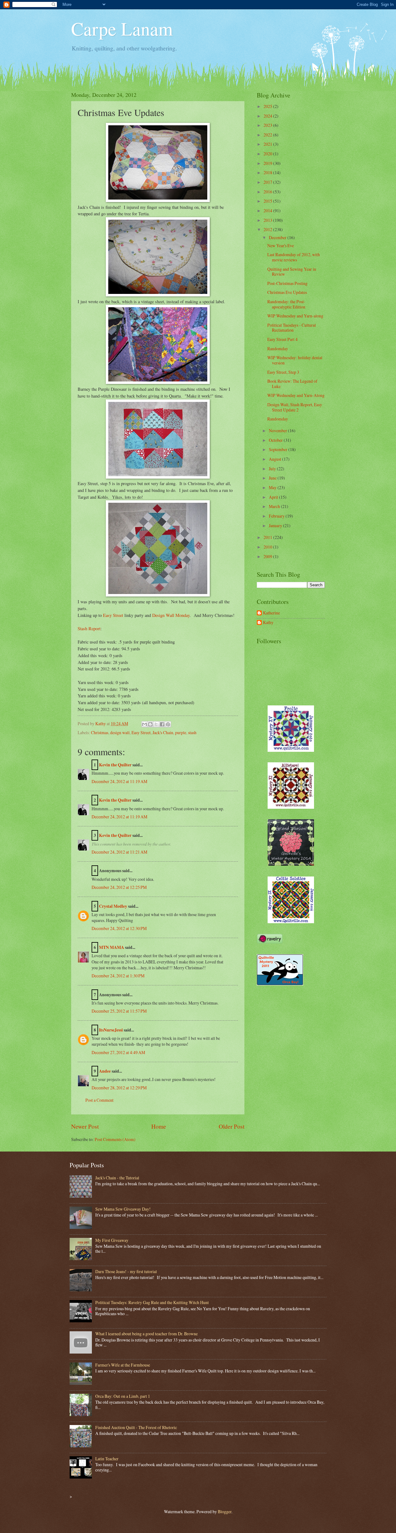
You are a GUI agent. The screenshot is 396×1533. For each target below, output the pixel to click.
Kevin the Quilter (115, 765)
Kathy (268, 622)
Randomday (277, 348)
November (278, 430)
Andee (105, 1071)
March (275, 506)
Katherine (271, 613)
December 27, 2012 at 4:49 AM (118, 1052)
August (275, 459)
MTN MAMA (111, 947)
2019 (268, 163)
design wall (120, 732)
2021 (268, 144)
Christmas (99, 732)
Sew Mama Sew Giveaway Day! (123, 1209)
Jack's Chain (163, 732)
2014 (268, 210)
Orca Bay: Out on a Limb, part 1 (122, 1396)
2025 (268, 106)
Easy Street (113, 615)
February (277, 516)
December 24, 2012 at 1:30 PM (118, 976)
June (273, 478)
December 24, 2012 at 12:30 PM (119, 928)
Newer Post (85, 1126)
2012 (268, 229)
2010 (268, 547)
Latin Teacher (106, 1459)
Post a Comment (99, 1100)
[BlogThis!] (150, 724)
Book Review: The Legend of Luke (292, 383)
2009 (268, 556)
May (273, 487)
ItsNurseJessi (111, 1030)
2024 (268, 116)
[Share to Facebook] (162, 724)
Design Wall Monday (171, 615)
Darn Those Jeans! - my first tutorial (126, 1271)
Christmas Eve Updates (287, 292)
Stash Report (89, 628)
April (274, 497)
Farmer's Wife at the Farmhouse (122, 1365)
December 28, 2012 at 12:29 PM (119, 1088)
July (273, 469)
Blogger (224, 1511)
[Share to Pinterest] (168, 724)
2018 (268, 172)
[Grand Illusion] (291, 864)
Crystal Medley (113, 906)
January (276, 525)
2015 (268, 201)
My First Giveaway (111, 1240)
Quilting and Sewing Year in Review (291, 271)
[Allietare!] (291, 807)
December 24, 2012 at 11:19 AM (119, 781)
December (278, 237)
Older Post (231, 1126)
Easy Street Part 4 (282, 339)
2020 (268, 154)
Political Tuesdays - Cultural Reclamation (291, 327)
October (276, 440)
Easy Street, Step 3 (283, 372)
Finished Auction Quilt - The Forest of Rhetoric (136, 1427)
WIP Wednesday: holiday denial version (294, 360)
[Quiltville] (291, 921)
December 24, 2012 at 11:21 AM (119, 852)
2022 (268, 135)
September (278, 449)
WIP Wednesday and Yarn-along (295, 316)
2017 (268, 182)
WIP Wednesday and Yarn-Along (296, 395)
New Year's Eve (280, 245)
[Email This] (144, 724)
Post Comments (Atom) (115, 1139)
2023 (268, 125)
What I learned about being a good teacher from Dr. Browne (146, 1334)
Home (158, 1126)
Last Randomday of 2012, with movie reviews (293, 257)
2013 (268, 220)
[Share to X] (156, 724)
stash (192, 732)
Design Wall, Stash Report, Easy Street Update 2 (294, 407)
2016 (268, 192)
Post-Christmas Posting (287, 283)
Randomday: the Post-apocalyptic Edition (286, 304)
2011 (268, 537)
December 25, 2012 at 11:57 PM (119, 1011)
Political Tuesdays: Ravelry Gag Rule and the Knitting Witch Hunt (152, 1302)
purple (180, 732)
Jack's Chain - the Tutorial (117, 1178)
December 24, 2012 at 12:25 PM (119, 887)
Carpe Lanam (122, 28)
